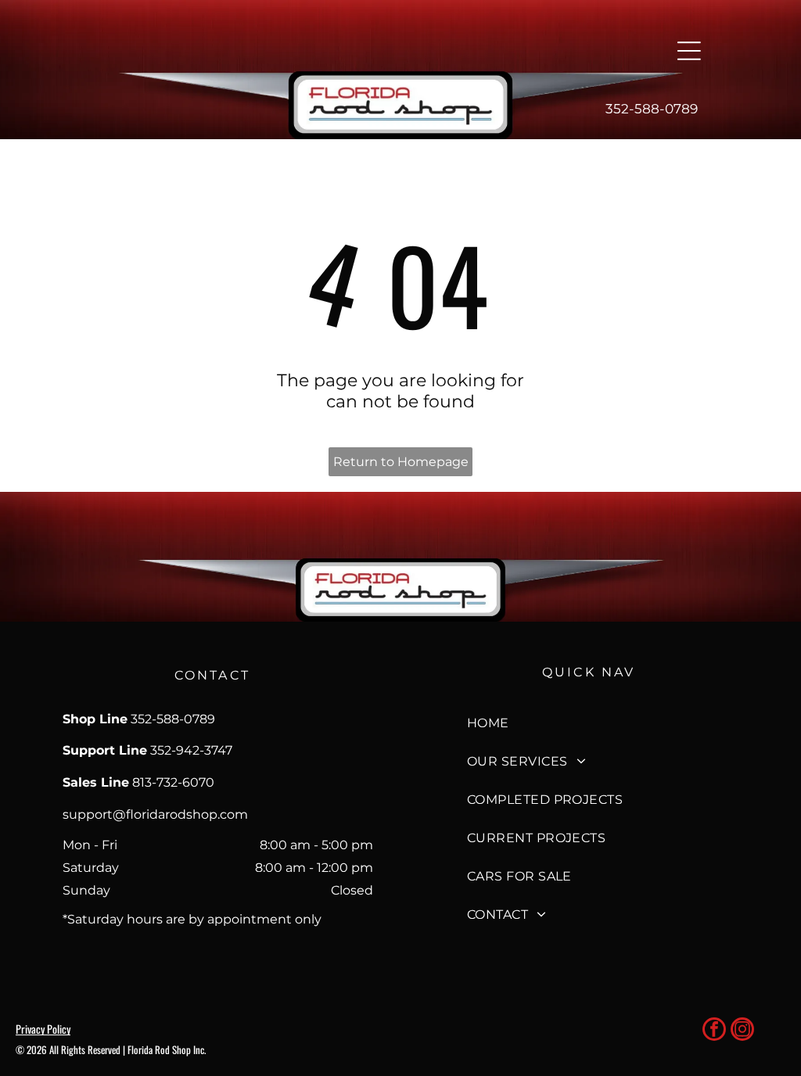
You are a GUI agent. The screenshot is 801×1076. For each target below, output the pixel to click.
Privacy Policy (43, 1028)
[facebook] (714, 1031)
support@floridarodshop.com (155, 814)
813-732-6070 (173, 782)
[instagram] (742, 1031)
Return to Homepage (401, 461)
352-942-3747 (191, 750)
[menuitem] (589, 723)
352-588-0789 (651, 109)
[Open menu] (689, 51)
